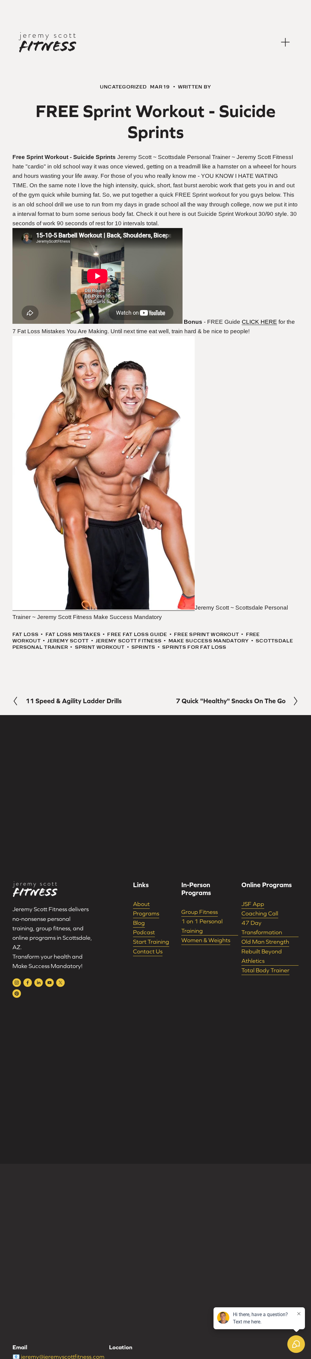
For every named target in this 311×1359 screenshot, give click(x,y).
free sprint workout (206, 634)
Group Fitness (199, 911)
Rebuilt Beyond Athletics (261, 956)
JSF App (252, 904)
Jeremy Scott (68, 641)
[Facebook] (27, 982)
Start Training (151, 941)
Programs (146, 913)
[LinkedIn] (38, 982)
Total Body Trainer (265, 970)
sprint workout (100, 647)
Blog (139, 922)
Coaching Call (259, 913)
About (141, 904)
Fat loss (25, 634)
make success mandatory (209, 641)
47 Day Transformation (261, 927)
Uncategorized (123, 87)
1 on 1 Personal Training (202, 926)
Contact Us (147, 951)
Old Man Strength (265, 941)
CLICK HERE (259, 322)
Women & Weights (205, 940)
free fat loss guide (137, 634)
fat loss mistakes (73, 634)
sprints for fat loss (194, 647)
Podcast (144, 932)
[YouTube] (49, 982)
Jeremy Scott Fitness (129, 641)
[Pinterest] (16, 993)
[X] (60, 982)
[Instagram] (16, 982)
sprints (144, 647)
